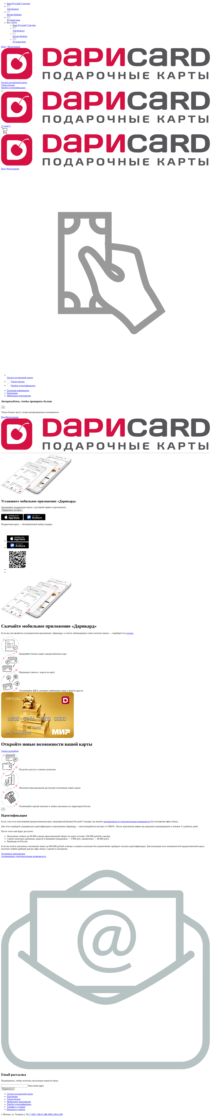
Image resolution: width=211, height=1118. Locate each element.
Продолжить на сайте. (12, 510)
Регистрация (14, 46)
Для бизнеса (13, 9)
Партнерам (12, 393)
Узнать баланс (8, 85)
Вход (3, 46)
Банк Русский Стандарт (18, 3)
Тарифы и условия (16, 1107)
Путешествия (13, 20)
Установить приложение (13, 854)
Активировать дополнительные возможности (23, 856)
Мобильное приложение (19, 395)
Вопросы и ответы (16, 1109)
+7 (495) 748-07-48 (37, 1114)
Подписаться (8, 1089)
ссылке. (130, 633)
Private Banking (14, 14)
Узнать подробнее (10, 751)
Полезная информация (18, 390)
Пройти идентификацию (13, 87)
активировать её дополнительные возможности (127, 821)
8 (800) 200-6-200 (54, 1114)
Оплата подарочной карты (14, 82)
